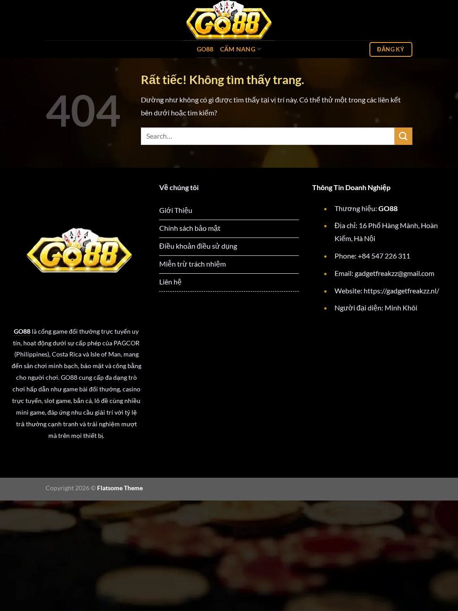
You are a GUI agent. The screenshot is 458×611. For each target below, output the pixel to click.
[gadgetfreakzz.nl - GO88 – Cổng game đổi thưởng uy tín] (229, 20)
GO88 (205, 49)
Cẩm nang (237, 49)
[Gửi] (403, 136)
